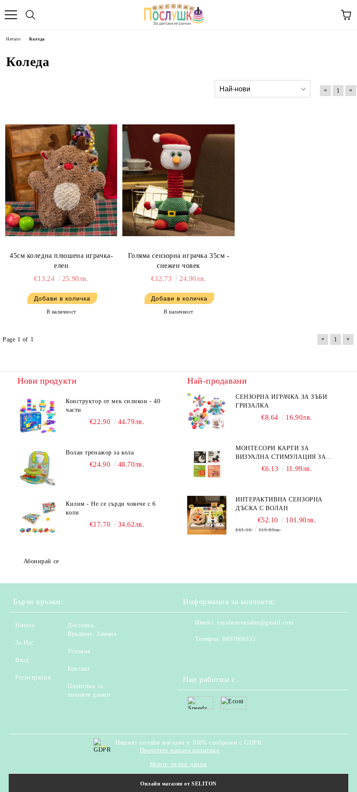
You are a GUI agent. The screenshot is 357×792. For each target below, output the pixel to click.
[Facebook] (194, 657)
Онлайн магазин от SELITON (178, 784)
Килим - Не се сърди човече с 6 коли (111, 508)
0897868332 (239, 639)
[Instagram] (213, 657)
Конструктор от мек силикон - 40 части (113, 405)
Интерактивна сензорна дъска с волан (279, 503)
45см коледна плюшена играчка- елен (61, 260)
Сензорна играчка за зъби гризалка (281, 401)
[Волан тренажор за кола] (37, 468)
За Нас (24, 642)
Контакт (78, 668)
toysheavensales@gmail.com (255, 622)
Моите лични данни (178, 764)
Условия (79, 651)
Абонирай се (41, 561)
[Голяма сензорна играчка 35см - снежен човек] (178, 180)
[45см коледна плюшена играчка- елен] (61, 180)
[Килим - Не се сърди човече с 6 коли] (37, 519)
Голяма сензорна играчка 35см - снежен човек (178, 260)
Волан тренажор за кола (100, 452)
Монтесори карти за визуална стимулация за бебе (281, 453)
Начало (25, 625)
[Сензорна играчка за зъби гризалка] (206, 412)
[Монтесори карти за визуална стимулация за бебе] (206, 463)
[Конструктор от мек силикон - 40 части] (37, 416)
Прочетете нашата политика (179, 750)
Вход (22, 660)
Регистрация (33, 677)
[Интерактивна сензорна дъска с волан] (206, 515)
